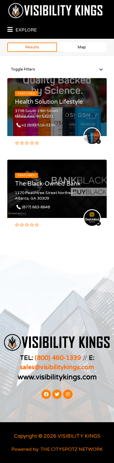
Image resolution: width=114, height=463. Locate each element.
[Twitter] (57, 394)
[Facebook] (46, 394)
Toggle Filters (23, 69)
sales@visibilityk (43, 367)
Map (82, 47)
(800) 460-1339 (58, 358)
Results (32, 47)
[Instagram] (67, 394)
